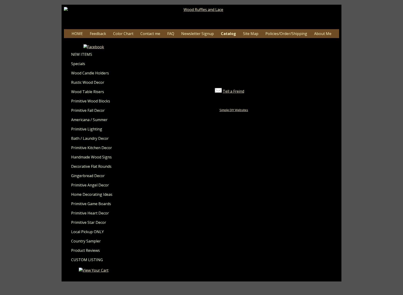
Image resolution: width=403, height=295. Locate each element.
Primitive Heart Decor (90, 213)
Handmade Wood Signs (91, 157)
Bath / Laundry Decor (90, 138)
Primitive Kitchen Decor (91, 147)
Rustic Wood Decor (87, 82)
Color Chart (123, 33)
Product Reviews (85, 250)
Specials (78, 63)
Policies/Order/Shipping (286, 33)
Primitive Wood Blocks (90, 101)
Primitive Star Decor (88, 222)
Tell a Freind (233, 91)
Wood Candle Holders (90, 73)
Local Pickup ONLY (87, 231)
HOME (77, 33)
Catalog (228, 33)
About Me (322, 33)
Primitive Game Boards (91, 203)
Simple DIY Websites (233, 110)
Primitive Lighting (86, 129)
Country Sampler (86, 241)
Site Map (250, 33)
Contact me (150, 33)
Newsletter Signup (197, 33)
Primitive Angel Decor (90, 185)
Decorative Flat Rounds (91, 166)
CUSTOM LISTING (87, 259)
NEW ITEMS (81, 54)
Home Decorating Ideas (91, 194)
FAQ (170, 33)
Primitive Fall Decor (88, 110)
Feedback (98, 33)
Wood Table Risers (87, 91)
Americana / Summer (89, 119)
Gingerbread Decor (88, 175)
